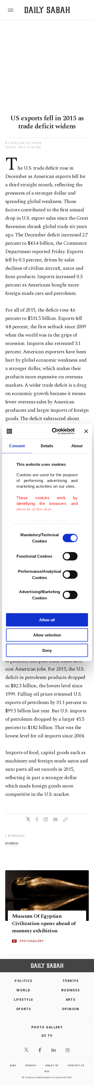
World (23, 990)
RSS (47, 1071)
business (11, 843)
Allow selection (47, 635)
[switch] (70, 556)
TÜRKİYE (70, 981)
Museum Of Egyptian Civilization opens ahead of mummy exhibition (44, 923)
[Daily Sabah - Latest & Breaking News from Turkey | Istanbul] (47, 10)
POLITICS (23, 981)
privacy (30, 1065)
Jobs (13, 1065)
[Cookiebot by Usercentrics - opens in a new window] (55, 431)
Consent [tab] (17, 445)
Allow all (47, 619)
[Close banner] (86, 431)
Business (70, 990)
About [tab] (77, 445)
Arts (70, 999)
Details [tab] (47, 445)
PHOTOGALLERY (32, 941)
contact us (76, 1065)
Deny (47, 650)
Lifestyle (23, 999)
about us (51, 1065)
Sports (23, 1009)
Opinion (70, 1009)
